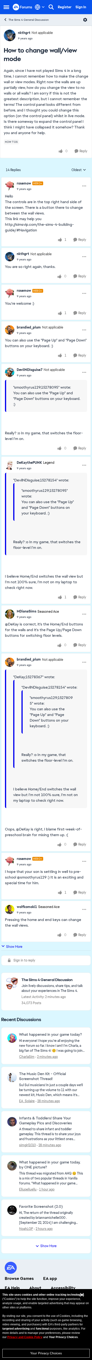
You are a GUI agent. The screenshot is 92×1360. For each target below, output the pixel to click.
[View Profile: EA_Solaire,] (12, 1077)
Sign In (80, 7)
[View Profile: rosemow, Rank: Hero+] (9, 186)
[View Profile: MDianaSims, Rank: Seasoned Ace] (9, 614)
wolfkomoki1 (27, 907)
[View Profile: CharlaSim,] (12, 1038)
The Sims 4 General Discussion (28, 20)
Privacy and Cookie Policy (24, 1337)
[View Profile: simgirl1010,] (12, 1121)
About (35, 1287)
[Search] (51, 7)
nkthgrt (24, 33)
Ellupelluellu (28, 1189)
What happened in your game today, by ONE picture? (49, 1165)
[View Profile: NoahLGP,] (12, 1210)
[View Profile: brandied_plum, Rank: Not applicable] (9, 330)
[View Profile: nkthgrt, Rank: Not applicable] (10, 35)
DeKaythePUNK (29, 462)
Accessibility (63, 1287)
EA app (50, 1278)
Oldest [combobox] (78, 170)
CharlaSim (26, 1057)
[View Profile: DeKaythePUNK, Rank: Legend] (9, 465)
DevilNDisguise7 (29, 370)
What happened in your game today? (50, 1034)
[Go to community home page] (22, 7)
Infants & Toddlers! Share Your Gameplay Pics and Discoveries (45, 1121)
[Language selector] (40, 7)
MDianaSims (26, 611)
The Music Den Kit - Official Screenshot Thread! (42, 1076)
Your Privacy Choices (46, 1353)
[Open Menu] (85, 19)
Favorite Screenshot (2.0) (41, 1206)
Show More (14, 947)
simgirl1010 (27, 1145)
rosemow (24, 183)
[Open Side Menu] (6, 7)
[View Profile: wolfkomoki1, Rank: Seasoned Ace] (9, 909)
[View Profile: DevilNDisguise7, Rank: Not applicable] (9, 372)
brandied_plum (29, 327)
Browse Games (19, 1278)
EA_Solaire (27, 1101)
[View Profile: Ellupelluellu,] (12, 1166)
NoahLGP (26, 1229)
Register (64, 7)
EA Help (12, 1287)
